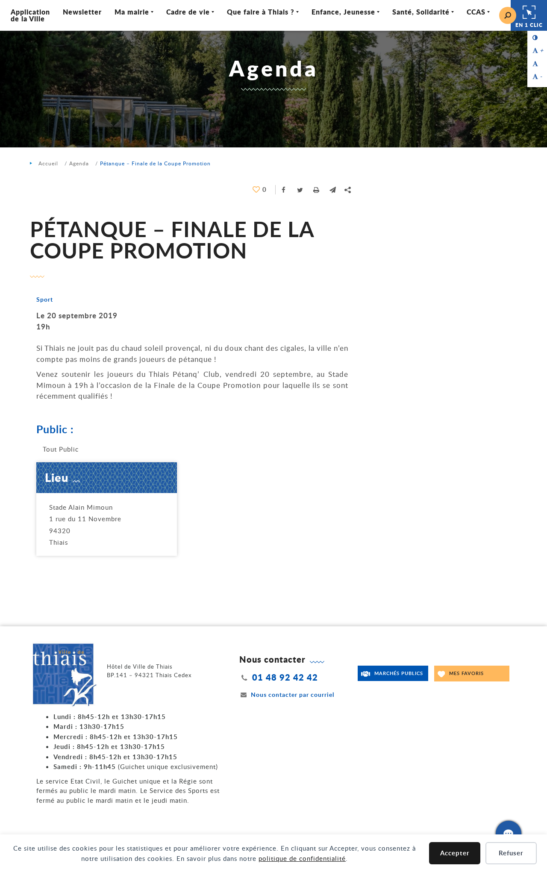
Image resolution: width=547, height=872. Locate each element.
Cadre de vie (188, 12)
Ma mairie (132, 12)
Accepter (455, 853)
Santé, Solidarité (421, 12)
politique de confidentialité (302, 858)
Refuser (511, 853)
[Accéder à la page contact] (508, 833)
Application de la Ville (30, 15)
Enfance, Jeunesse (343, 12)
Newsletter (82, 12)
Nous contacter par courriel (292, 694)
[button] (332, 190)
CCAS (476, 12)
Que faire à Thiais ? (260, 12)
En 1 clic (529, 25)
